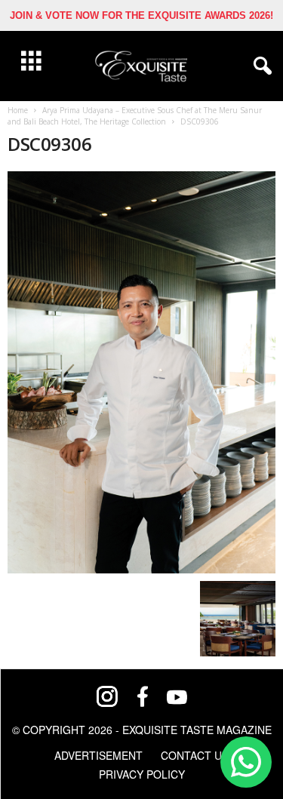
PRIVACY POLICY (142, 774)
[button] (259, 66)
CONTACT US (195, 755)
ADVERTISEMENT (98, 755)
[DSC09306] (141, 372)
